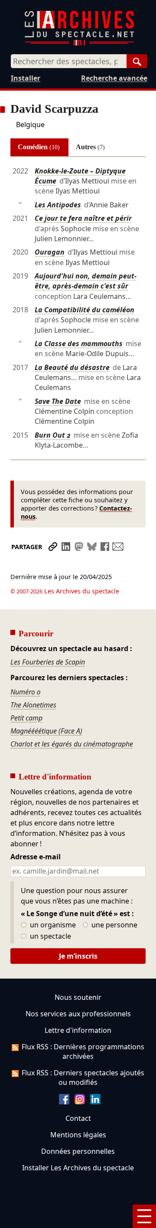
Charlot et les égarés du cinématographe (71, 744)
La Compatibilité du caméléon (84, 309)
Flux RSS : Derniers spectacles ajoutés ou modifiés (83, 1077)
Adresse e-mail (35, 857)
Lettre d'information (78, 1030)
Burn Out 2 (53, 435)
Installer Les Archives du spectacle (78, 1167)
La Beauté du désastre (72, 367)
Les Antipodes (58, 205)
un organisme (52, 925)
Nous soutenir (78, 997)
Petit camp (26, 718)
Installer (25, 78)
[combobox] (69, 61)
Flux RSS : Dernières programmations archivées (83, 1051)
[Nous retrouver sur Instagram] (80, 1102)
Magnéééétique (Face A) (46, 731)
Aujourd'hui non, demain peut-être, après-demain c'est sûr (85, 281)
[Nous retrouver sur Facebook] (64, 1102)
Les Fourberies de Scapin (47, 662)
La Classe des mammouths (79, 343)
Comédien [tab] (39, 147)
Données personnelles (78, 1151)
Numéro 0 (25, 692)
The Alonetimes (33, 705)
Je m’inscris (78, 956)
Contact (78, 1118)
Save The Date (58, 401)
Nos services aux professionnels (78, 1013)
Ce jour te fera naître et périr (83, 218)
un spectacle (49, 936)
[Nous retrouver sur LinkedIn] (95, 1102)
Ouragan (50, 252)
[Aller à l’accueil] (79, 43)
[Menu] (144, 1216)
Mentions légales (78, 1135)
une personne (113, 925)
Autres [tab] (90, 147)
